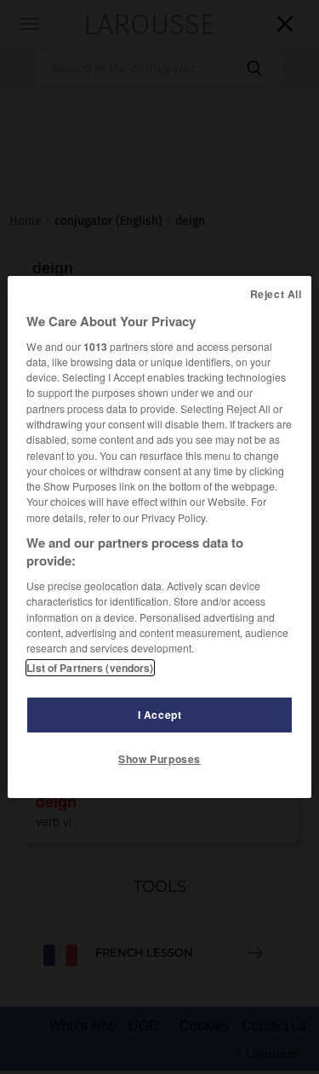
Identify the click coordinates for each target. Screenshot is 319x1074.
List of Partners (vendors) (89, 667)
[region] (159, 537)
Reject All (276, 294)
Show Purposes (159, 759)
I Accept (160, 714)
